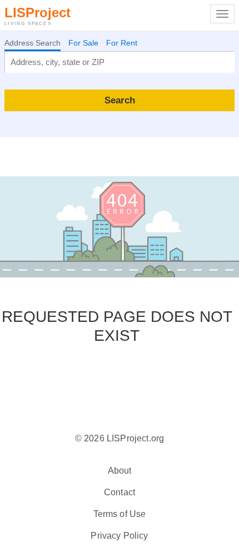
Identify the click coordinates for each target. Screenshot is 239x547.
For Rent (121, 42)
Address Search (32, 42)
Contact (119, 492)
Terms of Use (119, 514)
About (120, 470)
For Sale (83, 42)
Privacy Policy (119, 535)
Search (119, 100)
